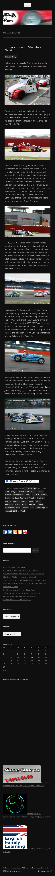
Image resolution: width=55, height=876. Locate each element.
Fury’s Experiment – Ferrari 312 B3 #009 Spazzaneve (23, 574)
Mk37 (31, 501)
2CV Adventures (12, 117)
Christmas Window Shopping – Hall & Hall (19, 577)
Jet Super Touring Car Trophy (23, 498)
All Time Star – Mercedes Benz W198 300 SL (20, 596)
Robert (40, 504)
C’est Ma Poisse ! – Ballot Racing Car (17, 599)
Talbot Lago (40, 507)
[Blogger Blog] (20, 534)
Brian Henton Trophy (27, 491)
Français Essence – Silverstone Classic (23, 48)
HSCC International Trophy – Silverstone (19, 590)
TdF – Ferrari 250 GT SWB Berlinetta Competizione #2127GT (26, 580)
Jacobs (7, 498)
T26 (32, 507)
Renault (32, 504)
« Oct (5, 670)
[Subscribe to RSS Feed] (15, 534)
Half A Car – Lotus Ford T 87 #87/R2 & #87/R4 (21, 570)
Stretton (25, 507)
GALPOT (35, 495)
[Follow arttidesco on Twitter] (10, 534)
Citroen (41, 491)
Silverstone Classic (12, 507)
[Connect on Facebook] (5, 534)
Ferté (28, 495)
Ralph (17, 504)
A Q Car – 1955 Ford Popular (14, 567)
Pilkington (9, 504)
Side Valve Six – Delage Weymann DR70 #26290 (21, 593)
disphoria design (44, 871)
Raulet (24, 504)
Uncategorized (30, 488)
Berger (14, 491)
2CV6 (7, 491)
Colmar (8, 495)
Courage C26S (18, 495)
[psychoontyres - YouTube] (25, 534)
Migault (24, 501)
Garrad (44, 495)
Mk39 (38, 501)
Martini (16, 501)
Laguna (8, 501)
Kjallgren (40, 498)
